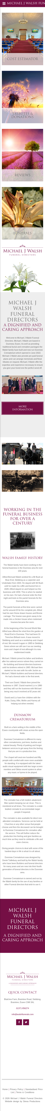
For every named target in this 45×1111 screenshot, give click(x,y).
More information (22, 408)
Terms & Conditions (25, 1092)
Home (5, 1089)
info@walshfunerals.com (23, 1014)
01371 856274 (22, 1008)
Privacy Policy (16, 1089)
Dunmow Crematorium (14, 739)
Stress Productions (31, 1101)
